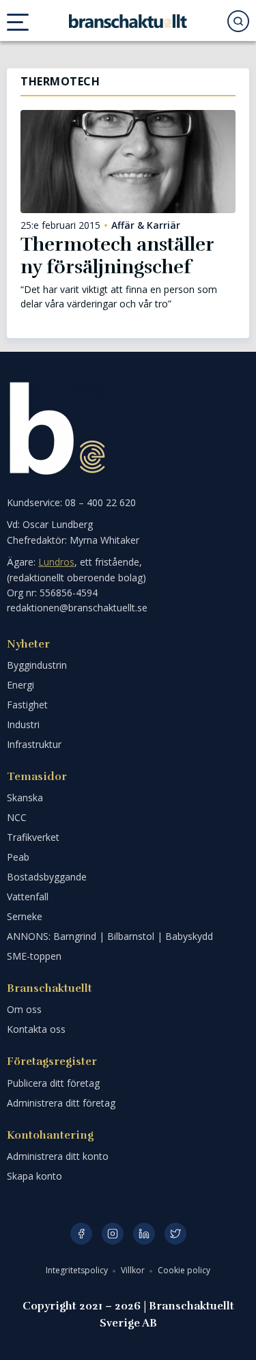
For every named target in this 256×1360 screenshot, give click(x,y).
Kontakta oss (36, 1029)
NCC (17, 817)
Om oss (24, 1009)
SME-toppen (34, 955)
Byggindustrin (37, 664)
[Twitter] (175, 1234)
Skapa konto (34, 1175)
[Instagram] (113, 1234)
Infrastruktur (34, 744)
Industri (23, 724)
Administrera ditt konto (58, 1156)
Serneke (24, 916)
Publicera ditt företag (53, 1083)
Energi (20, 684)
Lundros (56, 561)
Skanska (25, 797)
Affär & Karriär (145, 225)
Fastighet (27, 704)
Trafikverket (33, 837)
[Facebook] (81, 1234)
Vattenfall (27, 896)
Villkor (134, 1270)
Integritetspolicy (78, 1270)
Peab (18, 856)
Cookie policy (184, 1270)
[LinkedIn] (144, 1234)
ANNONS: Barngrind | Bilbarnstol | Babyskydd (110, 936)
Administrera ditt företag (61, 1102)
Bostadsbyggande (47, 876)
